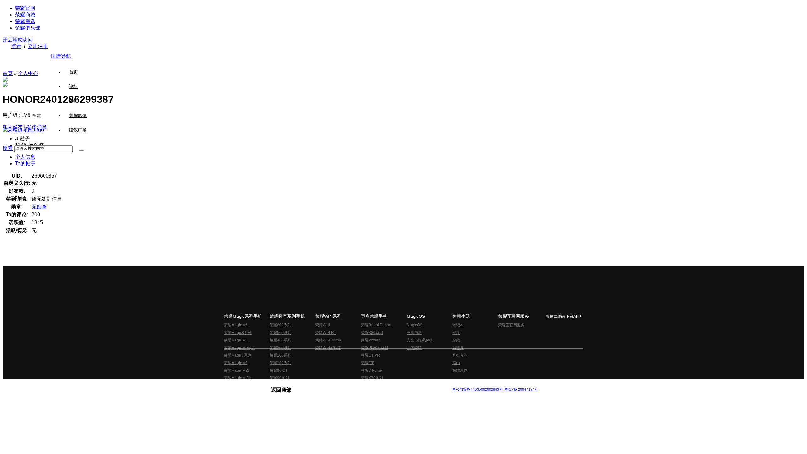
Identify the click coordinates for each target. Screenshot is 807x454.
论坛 (73, 86)
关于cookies (364, 384)
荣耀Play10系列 (374, 348)
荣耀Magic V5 (235, 340)
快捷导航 (61, 56)
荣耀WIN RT (325, 332)
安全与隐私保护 (420, 340)
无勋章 (39, 206)
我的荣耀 (414, 348)
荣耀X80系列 (372, 332)
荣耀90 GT (278, 370)
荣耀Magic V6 (235, 325)
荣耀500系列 (280, 332)
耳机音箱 (459, 355)
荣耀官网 (25, 8)
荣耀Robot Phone (376, 325)
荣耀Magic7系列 (238, 355)
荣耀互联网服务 (511, 325)
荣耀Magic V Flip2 (239, 348)
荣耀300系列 (280, 348)
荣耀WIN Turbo (328, 340)
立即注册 (38, 46)
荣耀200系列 (280, 355)
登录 (16, 46)
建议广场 (78, 129)
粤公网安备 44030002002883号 (477, 389)
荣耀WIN (322, 325)
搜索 (8, 148)
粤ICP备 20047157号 (520, 389)
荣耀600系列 (280, 325)
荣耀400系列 (280, 340)
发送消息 (36, 127)
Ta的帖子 (25, 163)
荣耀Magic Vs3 (236, 370)
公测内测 (414, 332)
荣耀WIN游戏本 (328, 348)
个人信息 (25, 157)
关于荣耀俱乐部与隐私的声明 (329, 384)
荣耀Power (370, 340)
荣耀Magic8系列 (238, 332)
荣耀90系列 (279, 378)
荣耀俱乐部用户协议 (288, 384)
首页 (73, 71)
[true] (81, 150)
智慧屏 (458, 348)
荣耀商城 (25, 14)
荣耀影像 (78, 115)
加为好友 (13, 127)
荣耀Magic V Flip (238, 378)
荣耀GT (367, 363)
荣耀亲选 (25, 21)
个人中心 (28, 73)
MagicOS (414, 325)
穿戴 (456, 340)
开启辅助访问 (18, 39)
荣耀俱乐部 (27, 28)
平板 (456, 332)
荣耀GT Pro (370, 355)
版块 (73, 100)
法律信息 (383, 384)
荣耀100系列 (280, 363)
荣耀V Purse (371, 370)
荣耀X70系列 (372, 378)
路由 (456, 363)
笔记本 (458, 325)
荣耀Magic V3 (235, 363)
